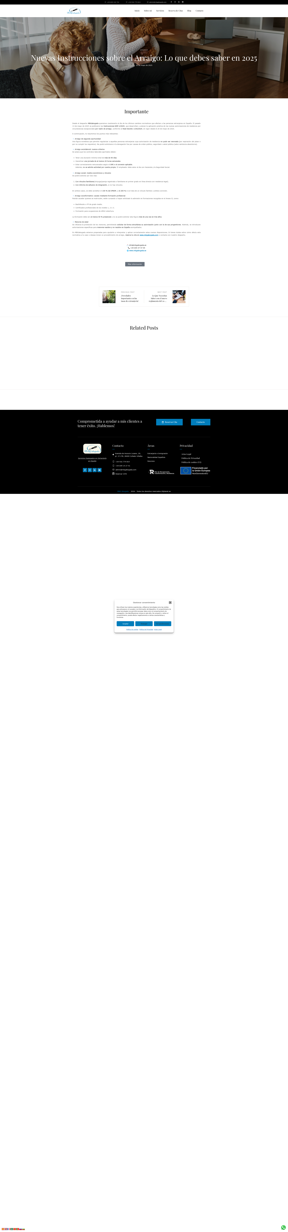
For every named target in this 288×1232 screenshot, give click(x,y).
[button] (170, 602)
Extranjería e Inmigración (157, 453)
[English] (6, 1229)
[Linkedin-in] (179, 2)
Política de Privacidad (146, 629)
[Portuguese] (17, 1229)
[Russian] (20, 1229)
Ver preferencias (162, 624)
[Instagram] (175, 2)
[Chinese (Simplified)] (14, 1229)
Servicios (160, 10)
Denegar (144, 624)
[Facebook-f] (171, 2)
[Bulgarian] (23, 1229)
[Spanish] (3, 1229)
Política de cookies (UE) (191, 462)
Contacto (199, 10)
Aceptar (125, 624)
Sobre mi (148, 10)
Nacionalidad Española (156, 457)
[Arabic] (11, 1229)
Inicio (137, 10)
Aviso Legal (158, 629)
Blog (189, 10)
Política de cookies (132, 629)
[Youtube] (182, 2)
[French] (9, 1229)
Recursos (151, 461)
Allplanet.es (166, 491)
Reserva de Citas (176, 10)
